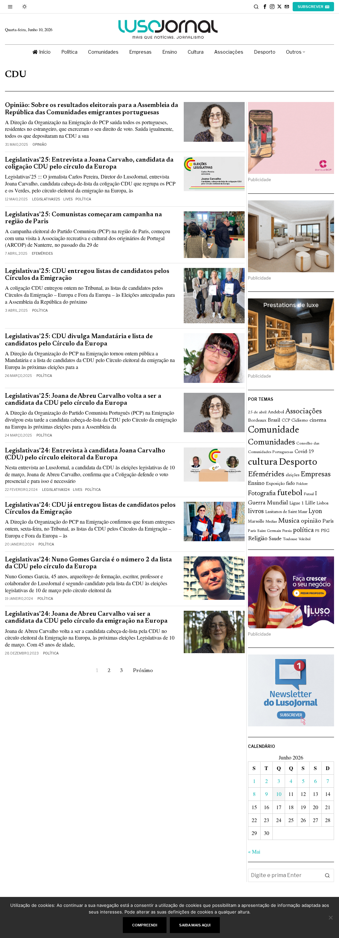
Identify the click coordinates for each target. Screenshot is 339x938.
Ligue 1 (296, 503)
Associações (303, 411)
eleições (292, 475)
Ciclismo (299, 420)
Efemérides (42, 253)
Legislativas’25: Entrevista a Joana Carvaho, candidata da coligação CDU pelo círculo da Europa (89, 163)
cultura (262, 462)
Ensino (256, 484)
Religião (257, 539)
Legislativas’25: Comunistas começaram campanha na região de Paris (83, 218)
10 (278, 793)
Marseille (256, 522)
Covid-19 (304, 451)
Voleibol (305, 539)
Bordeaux (257, 420)
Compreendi (144, 925)
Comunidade (273, 430)
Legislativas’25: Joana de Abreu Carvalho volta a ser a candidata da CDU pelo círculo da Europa (83, 399)
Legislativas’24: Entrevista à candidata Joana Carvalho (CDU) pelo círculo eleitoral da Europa (85, 454)
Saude (275, 539)
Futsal (309, 494)
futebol (289, 493)
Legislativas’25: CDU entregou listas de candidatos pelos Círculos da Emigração (87, 275)
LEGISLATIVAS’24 (56, 490)
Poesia (287, 531)
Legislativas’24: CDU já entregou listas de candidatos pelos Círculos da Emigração (90, 508)
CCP (286, 421)
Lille (310, 503)
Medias (271, 522)
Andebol (276, 412)
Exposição (275, 484)
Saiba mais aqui (195, 925)
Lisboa (322, 503)
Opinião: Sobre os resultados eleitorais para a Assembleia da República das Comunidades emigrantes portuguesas (91, 109)
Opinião (39, 144)
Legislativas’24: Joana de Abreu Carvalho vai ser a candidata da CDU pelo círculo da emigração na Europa (86, 617)
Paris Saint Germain (264, 531)
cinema (318, 420)
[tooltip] (265, 6)
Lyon (315, 511)
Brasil (274, 420)
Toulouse (290, 539)
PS (317, 531)
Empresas (316, 474)
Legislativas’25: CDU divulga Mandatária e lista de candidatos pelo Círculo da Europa (79, 340)
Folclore (302, 484)
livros (256, 511)
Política (83, 199)
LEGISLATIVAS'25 (46, 199)
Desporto (298, 462)
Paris (328, 521)
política (303, 530)
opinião (311, 521)
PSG (325, 531)
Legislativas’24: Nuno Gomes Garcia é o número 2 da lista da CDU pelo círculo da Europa (88, 563)
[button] (327, 875)
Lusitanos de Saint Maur (286, 512)
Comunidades (271, 442)
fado (290, 483)
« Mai (254, 851)
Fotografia (262, 494)
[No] (330, 917)
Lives (68, 199)
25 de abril (257, 412)
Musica (289, 521)
